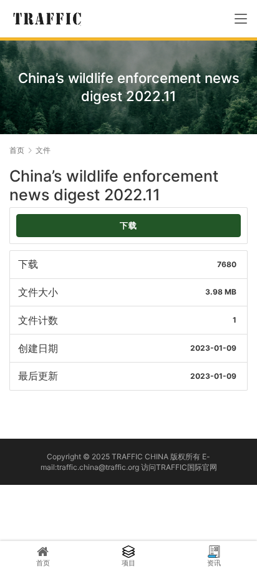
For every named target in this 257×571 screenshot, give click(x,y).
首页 (16, 150)
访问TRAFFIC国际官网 (179, 467)
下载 (128, 225)
